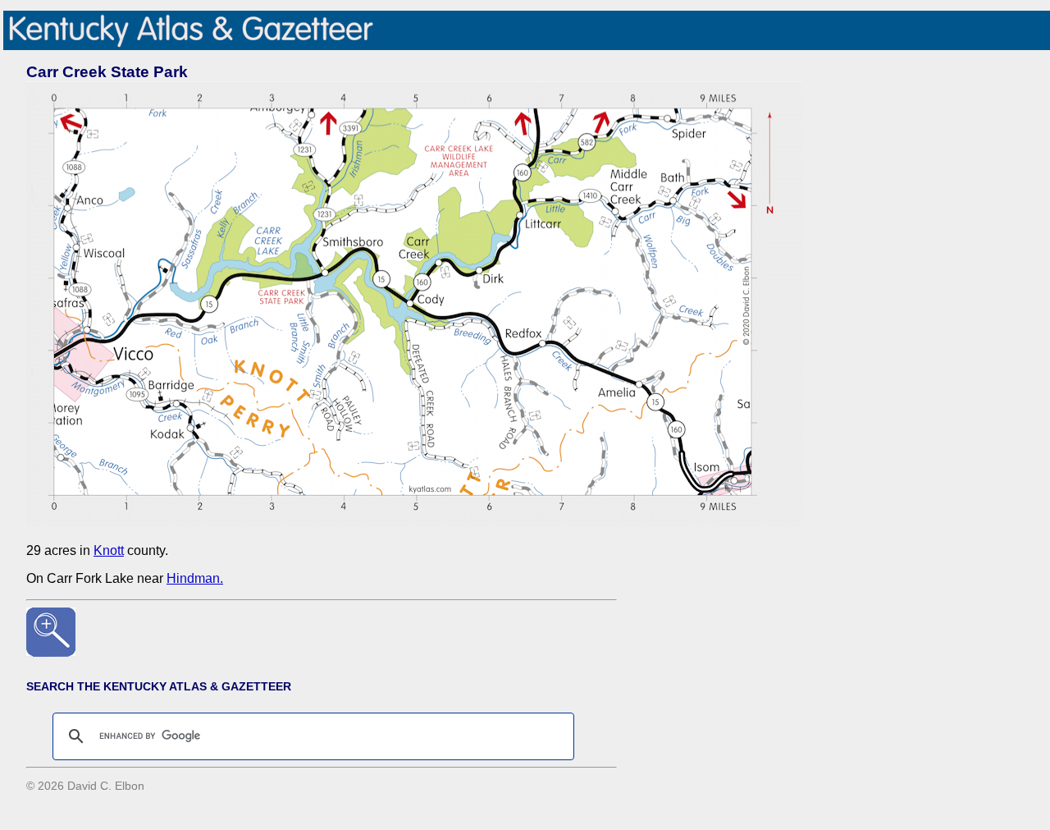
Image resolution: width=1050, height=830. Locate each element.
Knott (109, 550)
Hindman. (195, 578)
